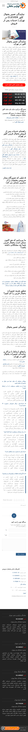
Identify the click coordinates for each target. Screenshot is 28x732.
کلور (11, 149)
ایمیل (5, 535)
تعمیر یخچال (21, 122)
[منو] (4, 5)
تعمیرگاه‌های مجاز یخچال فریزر (15, 252)
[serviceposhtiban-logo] (16, 5)
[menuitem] (4, 5)
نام (6, 529)
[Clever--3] (14, 35)
